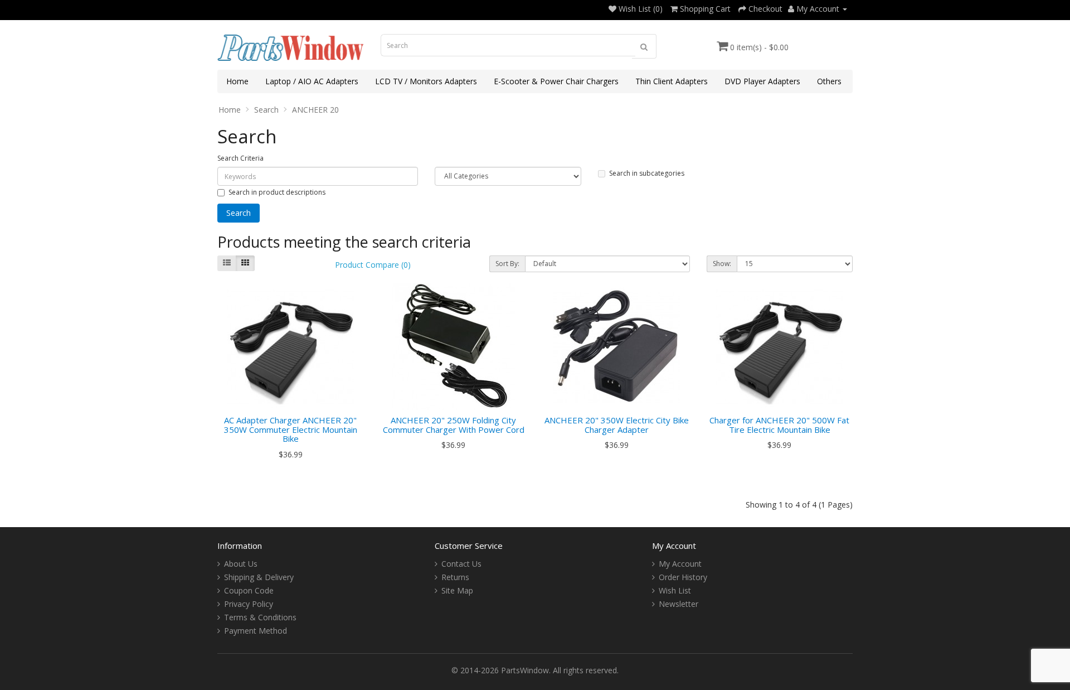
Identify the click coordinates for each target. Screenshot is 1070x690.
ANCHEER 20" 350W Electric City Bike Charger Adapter (616, 424)
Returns (455, 577)
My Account (680, 563)
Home (237, 81)
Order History (683, 577)
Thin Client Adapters (671, 81)
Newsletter (678, 604)
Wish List (675, 590)
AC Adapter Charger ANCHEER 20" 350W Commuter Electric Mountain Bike (290, 429)
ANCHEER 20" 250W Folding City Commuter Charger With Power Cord (453, 424)
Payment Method (255, 630)
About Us (240, 563)
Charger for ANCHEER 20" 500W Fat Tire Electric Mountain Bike (779, 424)
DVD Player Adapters (762, 81)
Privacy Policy (248, 604)
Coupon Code (249, 590)
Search (266, 109)
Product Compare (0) (373, 264)
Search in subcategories (646, 173)
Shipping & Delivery (259, 577)
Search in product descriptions (276, 192)
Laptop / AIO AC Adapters (311, 81)
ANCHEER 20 (315, 109)
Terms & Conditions (260, 617)
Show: (722, 263)
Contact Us (461, 563)
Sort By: (507, 263)
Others (829, 81)
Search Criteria (240, 158)
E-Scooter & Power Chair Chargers (556, 81)
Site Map (457, 590)
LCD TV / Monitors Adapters (426, 81)
